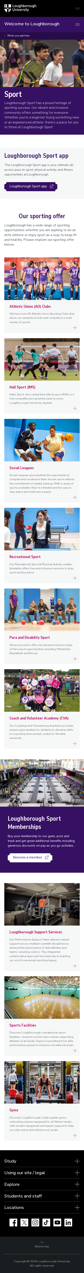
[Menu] (77, 25)
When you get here (18, 35)
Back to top (42, 1246)
